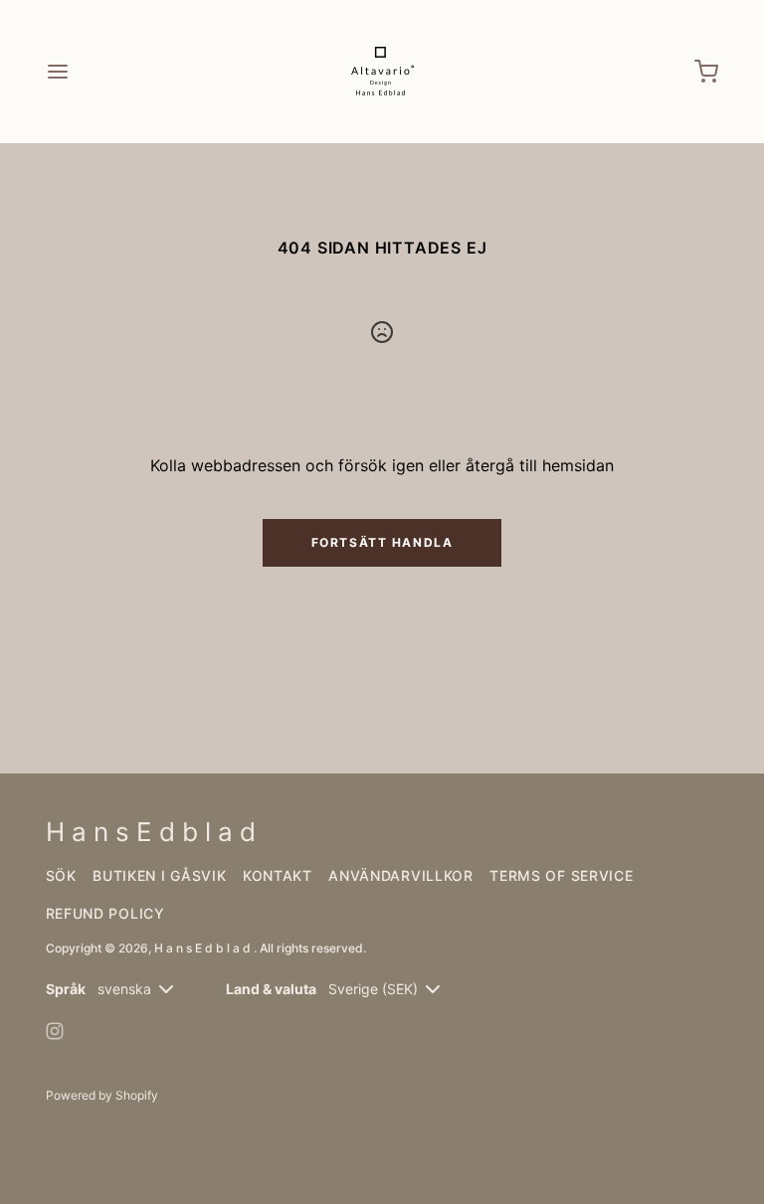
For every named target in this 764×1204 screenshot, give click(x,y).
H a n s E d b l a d (204, 948)
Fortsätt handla (382, 542)
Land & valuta (271, 988)
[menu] (58, 71)
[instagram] (55, 1031)
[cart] (706, 71)
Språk (66, 988)
